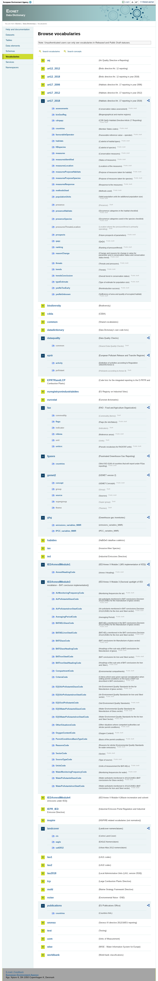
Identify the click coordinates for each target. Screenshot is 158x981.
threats (59, 263)
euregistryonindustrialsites (63, 391)
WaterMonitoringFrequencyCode (71, 772)
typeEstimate (62, 282)
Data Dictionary (29, 24)
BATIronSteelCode (64, 656)
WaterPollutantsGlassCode (68, 778)
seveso (51, 922)
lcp (49, 881)
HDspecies (61, 147)
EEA (18, 2)
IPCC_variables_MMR (66, 531)
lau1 (49, 857)
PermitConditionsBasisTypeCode (71, 739)
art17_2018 (53, 100)
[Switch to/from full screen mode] (137, 2)
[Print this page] (133, 2)
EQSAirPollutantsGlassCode (69, 687)
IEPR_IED (53, 809)
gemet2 (51, 475)
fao (49, 407)
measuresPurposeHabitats (68, 172)
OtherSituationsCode (66, 725)
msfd (50, 889)
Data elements (13, 45)
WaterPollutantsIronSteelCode (70, 786)
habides (52, 540)
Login (127, 2)
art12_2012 (53, 68)
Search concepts (74, 51)
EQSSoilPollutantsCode (67, 703)
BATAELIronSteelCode (66, 633)
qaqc (58, 241)
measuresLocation (64, 166)
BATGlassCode (63, 641)
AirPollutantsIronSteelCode (69, 609)
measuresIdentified (65, 159)
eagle (58, 842)
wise (49, 946)
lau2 (49, 865)
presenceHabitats (64, 211)
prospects (60, 235)
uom (49, 938)
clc (57, 836)
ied (49, 556)
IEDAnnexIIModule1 (58, 564)
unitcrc (59, 446)
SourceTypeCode (64, 759)
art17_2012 (53, 93)
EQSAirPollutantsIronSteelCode (71, 695)
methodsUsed (62, 190)
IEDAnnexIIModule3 (58, 582)
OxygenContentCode (65, 733)
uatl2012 (60, 848)
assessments (62, 108)
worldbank (53, 955)
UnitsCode (61, 765)
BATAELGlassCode (65, 623)
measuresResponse (65, 184)
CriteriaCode (62, 677)
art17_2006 (53, 84)
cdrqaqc (59, 120)
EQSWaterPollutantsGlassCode (70, 709)
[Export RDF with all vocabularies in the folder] (148, 101)
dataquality (53, 338)
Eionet (18, 24)
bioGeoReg (61, 114)
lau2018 (51, 873)
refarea (59, 434)
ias (49, 548)
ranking (59, 247)
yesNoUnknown (63, 294)
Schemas (10, 51)
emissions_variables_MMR (68, 525)
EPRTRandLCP (56, 380)
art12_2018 (53, 76)
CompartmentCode (65, 671)
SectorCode (61, 753)
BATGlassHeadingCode (67, 649)
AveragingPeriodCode (66, 617)
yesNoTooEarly (63, 288)
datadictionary (55, 330)
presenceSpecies (64, 219)
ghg (49, 517)
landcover (53, 828)
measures (60, 153)
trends (59, 269)
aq (48, 60)
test (49, 930)
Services (10, 62)
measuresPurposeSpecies (68, 178)
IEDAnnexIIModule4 (58, 797)
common (52, 322)
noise (50, 897)
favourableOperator (65, 134)
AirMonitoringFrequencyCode (70, 593)
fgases (51, 456)
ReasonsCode (62, 745)
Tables (9, 40)
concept (59, 483)
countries (60, 128)
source (59, 495)
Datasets (10, 35)
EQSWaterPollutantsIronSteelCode (72, 717)
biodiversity (54, 305)
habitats (59, 141)
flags (58, 421)
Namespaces (12, 67)
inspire (51, 820)
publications (54, 905)
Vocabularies (12, 56)
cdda (50, 313)
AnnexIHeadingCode (65, 572)
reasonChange (62, 253)
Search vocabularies (51, 51)
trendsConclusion (64, 276)
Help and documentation (18, 29)
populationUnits (63, 197)
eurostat (52, 399)
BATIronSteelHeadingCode (68, 663)
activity (59, 363)
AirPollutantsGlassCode (67, 599)
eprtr (50, 355)
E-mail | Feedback (15, 972)
